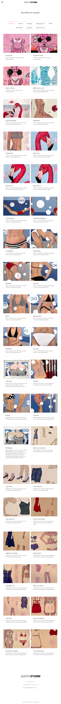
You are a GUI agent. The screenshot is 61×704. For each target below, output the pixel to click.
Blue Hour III (37, 185)
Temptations (9, 153)
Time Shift (9, 618)
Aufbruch (36, 381)
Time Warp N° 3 (10, 585)
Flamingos (29, 23)
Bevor (7, 316)
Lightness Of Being (11, 553)
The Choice (9, 486)
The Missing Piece (38, 651)
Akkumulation (37, 316)
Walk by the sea (40, 27)
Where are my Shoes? (39, 448)
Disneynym (9, 55)
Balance (21, 23)
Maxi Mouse (19, 27)
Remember (9, 348)
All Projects (11, 23)
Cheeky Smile (37, 553)
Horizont (36, 283)
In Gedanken (9, 251)
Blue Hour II (9, 185)
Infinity (51, 23)
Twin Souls (9, 381)
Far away (36, 348)
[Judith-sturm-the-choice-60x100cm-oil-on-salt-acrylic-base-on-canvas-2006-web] (16, 474)
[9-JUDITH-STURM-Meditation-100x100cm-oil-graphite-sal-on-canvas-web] (44, 108)
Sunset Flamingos (11, 120)
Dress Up (36, 415)
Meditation (36, 120)
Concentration (10, 218)
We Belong (9, 448)
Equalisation (37, 251)
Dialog (8, 415)
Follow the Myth (38, 55)
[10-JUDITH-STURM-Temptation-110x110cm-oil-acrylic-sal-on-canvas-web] (16, 141)
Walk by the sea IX (38, 88)
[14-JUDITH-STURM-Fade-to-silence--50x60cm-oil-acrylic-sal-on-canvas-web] (16, 75)
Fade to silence (10, 88)
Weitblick (8, 283)
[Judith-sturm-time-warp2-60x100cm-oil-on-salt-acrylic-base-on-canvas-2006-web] (16, 506)
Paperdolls (29, 27)
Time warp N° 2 (10, 519)
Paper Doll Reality (38, 618)
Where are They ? (38, 585)
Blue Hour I (36, 153)
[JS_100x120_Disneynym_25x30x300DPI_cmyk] (16, 43)
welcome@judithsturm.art (30, 687)
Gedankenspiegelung (39, 218)
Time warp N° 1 (37, 486)
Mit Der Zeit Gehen (39, 519)
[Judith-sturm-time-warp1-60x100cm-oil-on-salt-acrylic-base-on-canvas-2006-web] (44, 474)
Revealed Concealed (12, 651)
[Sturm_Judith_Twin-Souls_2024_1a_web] (16, 435)
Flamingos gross (40, 23)
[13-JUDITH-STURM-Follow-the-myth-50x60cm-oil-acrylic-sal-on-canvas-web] (44, 43)
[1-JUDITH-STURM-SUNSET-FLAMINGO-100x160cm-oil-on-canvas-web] (16, 108)
